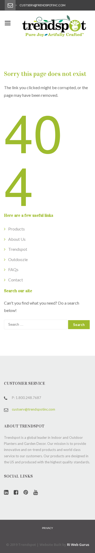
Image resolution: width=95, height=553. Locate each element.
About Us (17, 239)
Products (16, 228)
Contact (15, 279)
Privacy (47, 528)
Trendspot (17, 249)
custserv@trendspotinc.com (33, 409)
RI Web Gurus (78, 544)
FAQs (13, 269)
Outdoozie (18, 259)
